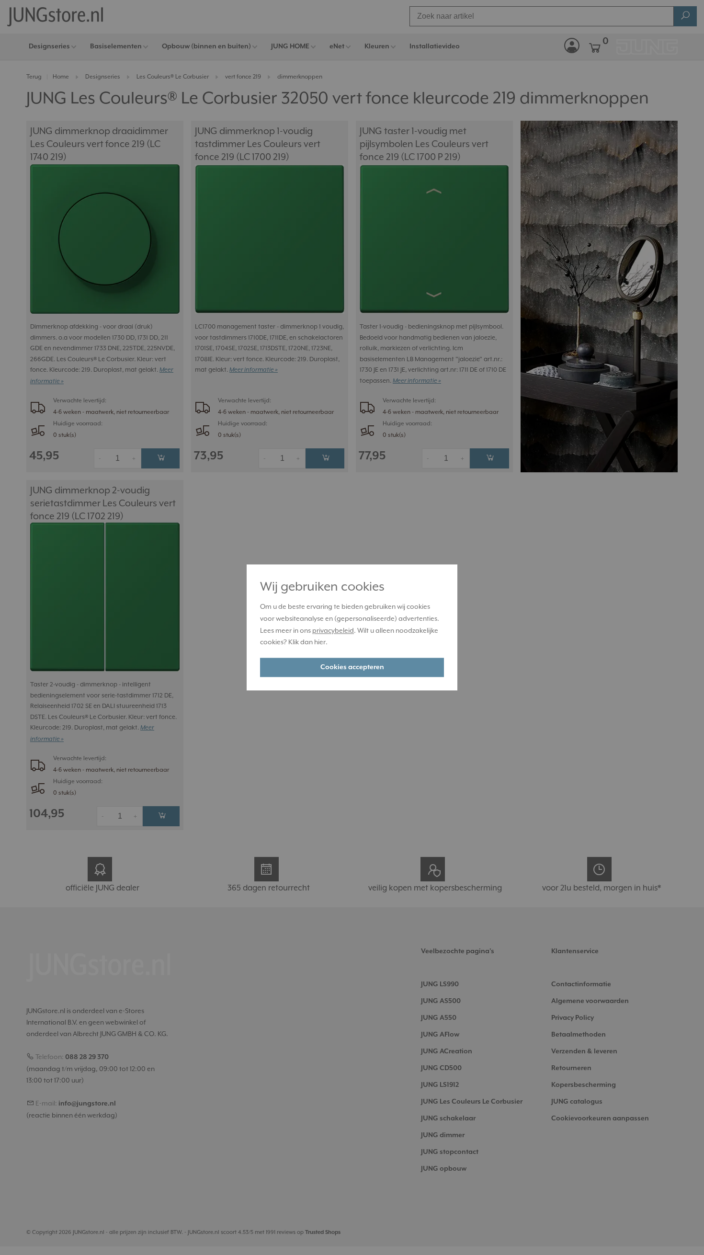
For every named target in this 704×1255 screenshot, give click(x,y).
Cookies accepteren (352, 668)
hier (320, 642)
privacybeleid (333, 630)
